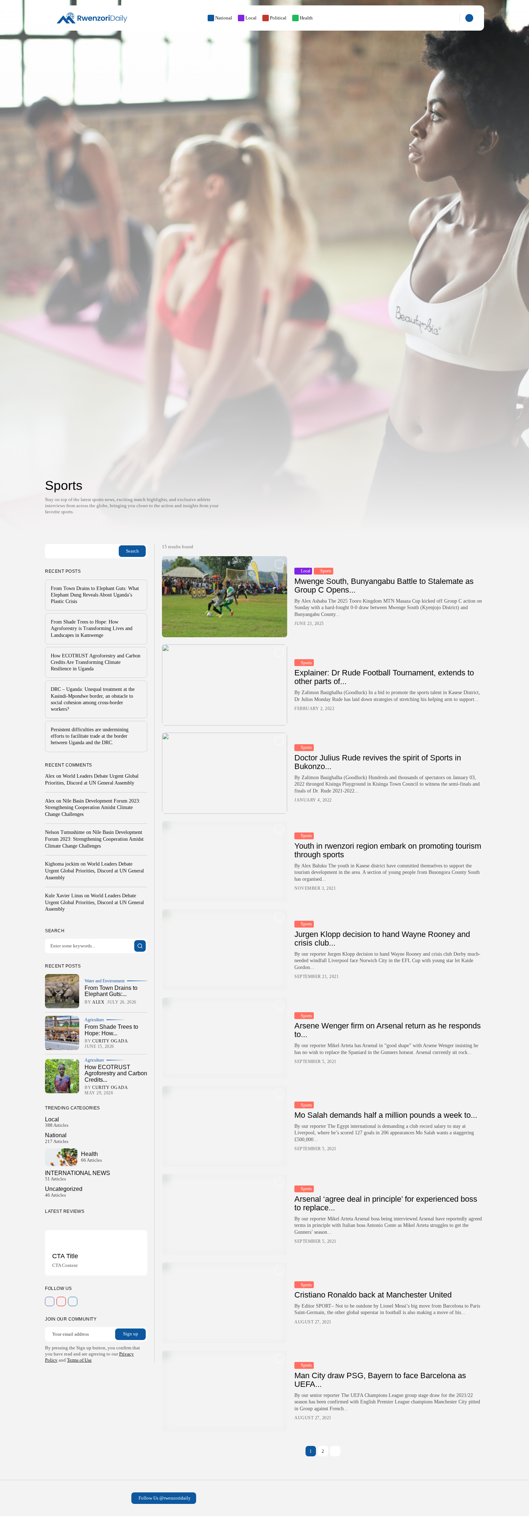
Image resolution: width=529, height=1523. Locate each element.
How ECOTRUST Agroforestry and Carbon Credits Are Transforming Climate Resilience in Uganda (95, 662)
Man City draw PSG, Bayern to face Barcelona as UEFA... (380, 1380)
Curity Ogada (110, 1041)
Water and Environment (105, 980)
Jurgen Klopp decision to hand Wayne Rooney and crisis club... (382, 938)
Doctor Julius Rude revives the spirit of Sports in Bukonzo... (377, 762)
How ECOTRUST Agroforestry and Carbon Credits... (116, 1073)
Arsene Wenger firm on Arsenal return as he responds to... (387, 1030)
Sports (325, 570)
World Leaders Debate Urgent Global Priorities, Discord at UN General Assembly (94, 870)
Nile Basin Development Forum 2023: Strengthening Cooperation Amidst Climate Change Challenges (92, 807)
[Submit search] (140, 946)
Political (278, 18)
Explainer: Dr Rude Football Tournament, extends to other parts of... (384, 677)
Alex (50, 775)
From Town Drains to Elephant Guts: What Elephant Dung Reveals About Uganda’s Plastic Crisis (95, 594)
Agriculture (94, 1019)
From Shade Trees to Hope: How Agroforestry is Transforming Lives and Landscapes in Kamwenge (91, 628)
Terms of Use (79, 1359)
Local (251, 18)
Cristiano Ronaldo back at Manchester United (373, 1294)
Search (132, 550)
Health (306, 18)
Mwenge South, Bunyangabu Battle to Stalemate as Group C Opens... (384, 585)
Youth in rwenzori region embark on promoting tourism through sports (387, 850)
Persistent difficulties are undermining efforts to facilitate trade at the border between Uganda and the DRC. (89, 736)
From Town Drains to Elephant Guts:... (111, 990)
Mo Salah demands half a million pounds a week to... (385, 1115)
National (223, 18)
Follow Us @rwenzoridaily (165, 1498)
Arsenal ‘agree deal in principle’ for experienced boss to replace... (385, 1203)
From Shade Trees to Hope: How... (111, 1029)
